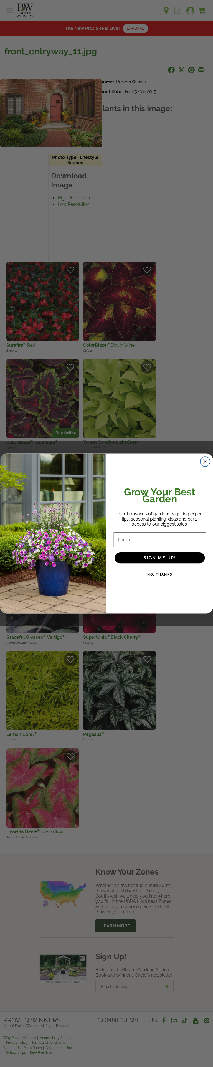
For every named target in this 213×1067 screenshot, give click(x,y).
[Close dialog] (205, 461)
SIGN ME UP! (159, 557)
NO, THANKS (160, 574)
